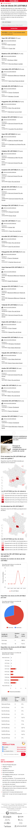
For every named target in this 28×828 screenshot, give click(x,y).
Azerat (9, 281)
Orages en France (7, 766)
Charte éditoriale (18, 804)
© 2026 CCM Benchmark (14, 810)
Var (14, 48)
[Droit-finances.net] (20, 820)
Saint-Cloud (12, 81)
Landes (20, 64)
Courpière (11, 129)
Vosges (21, 140)
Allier (15, 60)
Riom (10, 108)
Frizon (10, 328)
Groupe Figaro (18, 808)
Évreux (11, 215)
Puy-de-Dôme (16, 108)
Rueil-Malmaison (13, 426)
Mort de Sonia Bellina (8, 772)
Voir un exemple (21, 747)
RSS (17, 805)
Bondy (10, 363)
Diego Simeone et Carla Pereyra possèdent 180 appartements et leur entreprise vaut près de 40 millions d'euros (14, 788)
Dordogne (16, 92)
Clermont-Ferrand (13, 123)
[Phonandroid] (20, 826)
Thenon (10, 92)
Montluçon (11, 60)
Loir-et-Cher (18, 112)
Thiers (10, 231)
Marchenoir (11, 112)
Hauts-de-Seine (19, 81)
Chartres (11, 262)
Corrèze (13, 44)
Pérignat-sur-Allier (13, 157)
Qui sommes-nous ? (5, 804)
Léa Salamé (5, 768)
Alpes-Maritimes (15, 347)
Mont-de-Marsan (13, 64)
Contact (5, 805)
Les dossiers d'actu (8, 751)
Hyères (10, 227)
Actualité (5, 747)
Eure (14, 215)
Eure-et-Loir (17, 262)
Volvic (10, 242)
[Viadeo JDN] (20, 823)
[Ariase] (7, 826)
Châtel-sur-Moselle (13, 140)
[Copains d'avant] (7, 823)
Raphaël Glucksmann (8, 770)
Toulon (11, 48)
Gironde (16, 96)
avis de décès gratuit (19, 32)
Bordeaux (11, 96)
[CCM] (20, 817)
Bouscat (11, 212)
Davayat (10, 332)
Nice (9, 347)
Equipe (12, 804)
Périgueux (11, 344)
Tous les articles (11, 805)
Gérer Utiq (24, 807)
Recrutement (21, 805)
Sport (4, 749)
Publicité (25, 804)
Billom (9, 395)
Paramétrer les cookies (16, 807)
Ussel (9, 44)
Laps (9, 246)
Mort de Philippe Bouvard (9, 764)
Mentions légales (10, 808)
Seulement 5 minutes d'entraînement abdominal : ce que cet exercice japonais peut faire (14, 794)
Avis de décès (7, 3)
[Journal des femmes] (7, 817)
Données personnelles (6, 807)
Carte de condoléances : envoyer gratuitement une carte (19, 438)
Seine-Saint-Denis (17, 363)
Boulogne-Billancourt (14, 75)
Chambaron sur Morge (15, 144)
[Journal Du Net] (7, 820)
